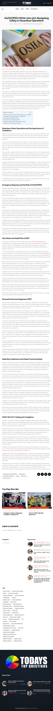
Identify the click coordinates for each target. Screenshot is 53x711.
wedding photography (8, 636)
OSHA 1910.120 (6, 478)
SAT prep (5, 621)
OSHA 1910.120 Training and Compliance (12, 123)
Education (43, 542)
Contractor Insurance (8, 507)
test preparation (37, 549)
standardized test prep (9, 625)
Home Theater (6, 612)
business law (45, 565)
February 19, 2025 (7, 510)
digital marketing (16, 599)
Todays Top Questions (20, 708)
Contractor (31, 507)
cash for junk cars (13, 593)
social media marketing (16, 623)
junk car (5, 617)
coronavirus (6, 597)
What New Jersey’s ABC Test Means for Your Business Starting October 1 (42, 571)
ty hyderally (6, 630)
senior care (6, 623)
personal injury (37, 575)
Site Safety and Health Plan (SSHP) (11, 118)
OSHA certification (11, 69)
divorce (44, 557)
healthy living (6, 610)
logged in (10, 530)
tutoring (43, 549)
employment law (17, 604)
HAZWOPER (22, 474)
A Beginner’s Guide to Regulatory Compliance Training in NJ (12, 513)
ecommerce (5, 602)
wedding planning (7, 638)
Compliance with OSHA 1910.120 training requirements (14, 453)
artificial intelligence (17, 591)
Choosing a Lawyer (38, 557)
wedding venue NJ (7, 640)
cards (4, 593)
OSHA (20, 24)
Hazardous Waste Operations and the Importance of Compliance (17, 115)
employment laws (7, 606)
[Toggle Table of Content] (29, 113)
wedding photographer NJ (9, 634)
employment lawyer (18, 606)
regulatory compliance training (39, 509)
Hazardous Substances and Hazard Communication (15, 121)
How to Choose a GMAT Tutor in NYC (42, 553)
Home (11, 24)
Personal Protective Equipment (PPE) (12, 120)
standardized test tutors (9, 627)
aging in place (6, 591)
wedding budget (16, 630)
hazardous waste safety (10, 474)
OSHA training (21, 69)
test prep (20, 627)
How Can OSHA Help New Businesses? (36, 513)
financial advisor (19, 608)
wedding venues (18, 640)
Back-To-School (37, 542)
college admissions (8, 595)
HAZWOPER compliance (37, 242)
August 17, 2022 (32, 510)
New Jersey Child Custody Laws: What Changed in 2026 (41, 561)
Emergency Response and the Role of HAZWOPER (15, 116)
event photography (8, 608)
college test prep (19, 595)
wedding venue (17, 638)
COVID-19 (14, 597)
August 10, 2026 (37, 566)
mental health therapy (15, 617)
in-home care (15, 612)
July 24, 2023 (28, 69)
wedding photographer (9, 632)
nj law (4, 619)
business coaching (38, 565)
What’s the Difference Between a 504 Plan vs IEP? (42, 545)
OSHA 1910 (23, 476)
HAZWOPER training (8, 476)
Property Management (14, 619)
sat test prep (13, 621)
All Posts (15, 24)
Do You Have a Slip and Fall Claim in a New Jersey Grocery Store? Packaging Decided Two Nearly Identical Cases (42, 580)
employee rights (7, 604)
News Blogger (41, 543)
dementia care (6, 599)
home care (14, 610)
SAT (22, 619)
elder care (13, 602)
